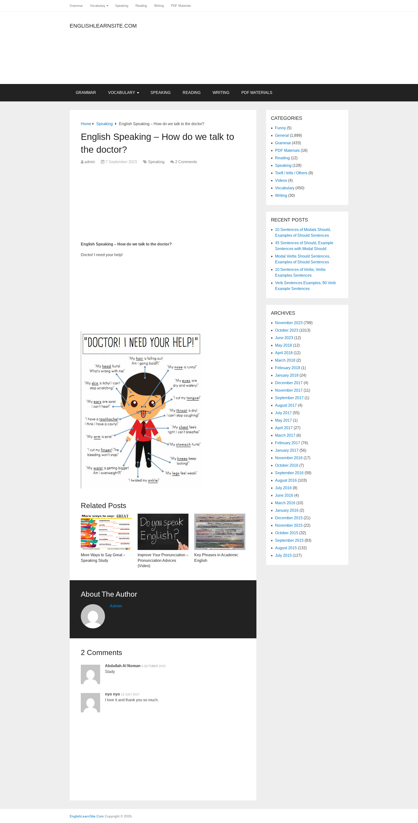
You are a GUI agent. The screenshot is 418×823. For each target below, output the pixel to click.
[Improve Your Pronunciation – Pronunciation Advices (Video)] (163, 532)
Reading (141, 6)
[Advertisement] (304, 50)
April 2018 (284, 353)
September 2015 (289, 540)
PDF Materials (181, 6)
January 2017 (287, 450)
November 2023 (289, 323)
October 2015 (286, 533)
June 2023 (284, 338)
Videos (281, 180)
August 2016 (286, 480)
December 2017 (289, 383)
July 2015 (283, 555)
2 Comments (186, 162)
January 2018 (287, 375)
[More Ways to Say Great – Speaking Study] (106, 532)
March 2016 (285, 503)
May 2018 (283, 345)
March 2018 (285, 360)
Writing (159, 6)
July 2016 (283, 488)
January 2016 (287, 510)
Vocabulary (97, 6)
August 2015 (286, 548)
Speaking (121, 6)
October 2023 (286, 330)
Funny (280, 128)
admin (89, 162)
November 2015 (289, 525)
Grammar (76, 6)
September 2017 (289, 398)
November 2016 (289, 458)
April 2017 (284, 428)
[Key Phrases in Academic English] (219, 532)
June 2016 (284, 495)
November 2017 (289, 390)
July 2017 (283, 413)
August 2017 (286, 405)
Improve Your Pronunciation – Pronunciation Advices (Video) (163, 560)
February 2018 (287, 368)
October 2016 (286, 465)
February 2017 (287, 443)
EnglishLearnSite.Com (103, 26)
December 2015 (289, 518)
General (282, 135)
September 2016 (289, 473)
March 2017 (285, 435)
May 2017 (283, 420)
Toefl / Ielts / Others (291, 173)
